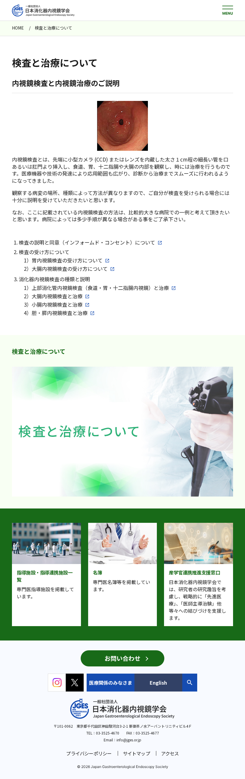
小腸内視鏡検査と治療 (57, 304)
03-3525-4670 (107, 732)
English (158, 682)
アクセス (170, 753)
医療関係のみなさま (110, 682)
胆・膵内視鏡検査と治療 (60, 312)
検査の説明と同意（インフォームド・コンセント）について (87, 242)
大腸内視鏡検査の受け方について (70, 268)
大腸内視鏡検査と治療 (57, 296)
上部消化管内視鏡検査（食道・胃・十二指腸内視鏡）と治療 (100, 287)
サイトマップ (136, 753)
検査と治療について (38, 351)
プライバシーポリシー (88, 753)
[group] (127, 432)
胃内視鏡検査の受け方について (67, 260)
